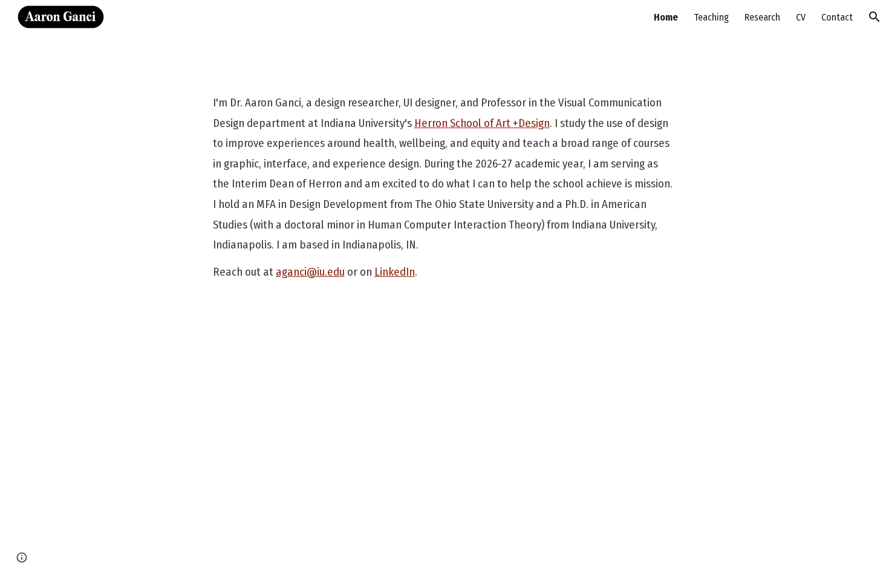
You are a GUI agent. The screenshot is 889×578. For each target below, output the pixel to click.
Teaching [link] (711, 17)
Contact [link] (837, 17)
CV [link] (801, 17)
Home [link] (666, 17)
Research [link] (762, 17)
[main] (445, 187)
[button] (874, 16)
